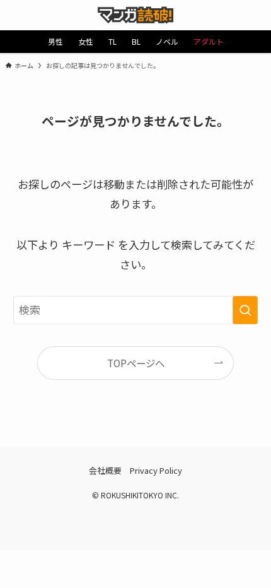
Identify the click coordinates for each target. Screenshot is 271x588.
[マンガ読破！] (135, 15)
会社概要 (105, 470)
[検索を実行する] (245, 310)
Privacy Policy (156, 470)
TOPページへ (135, 363)
